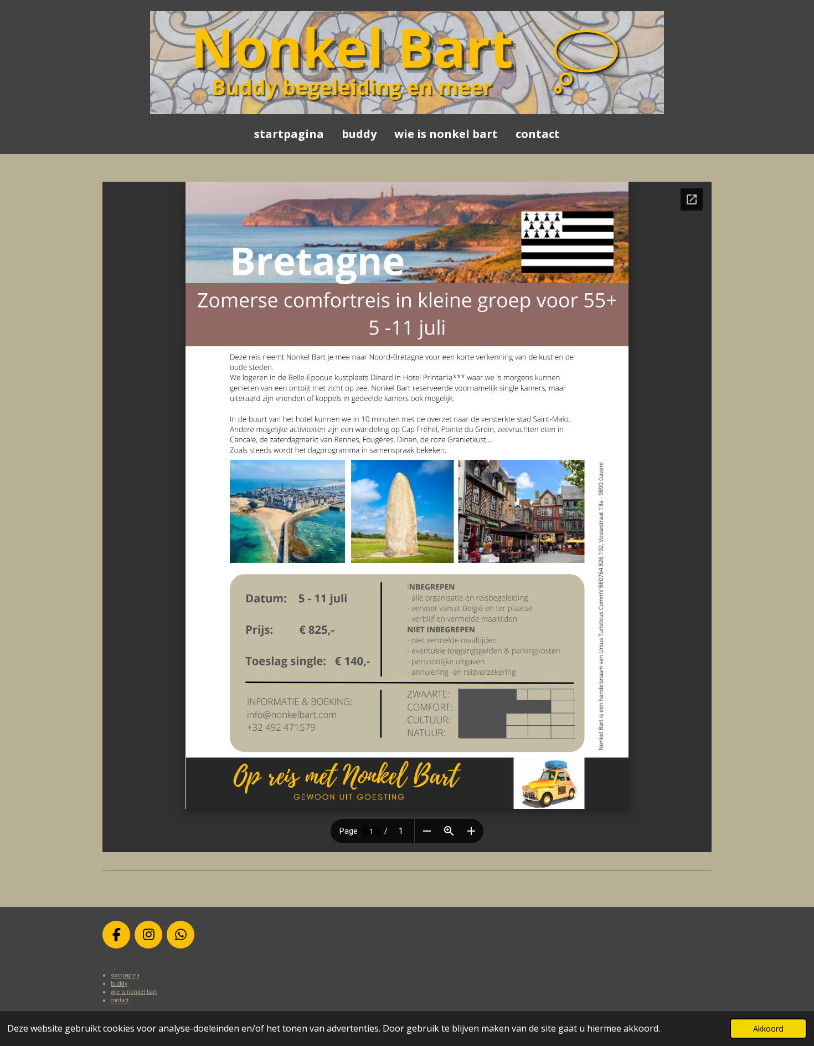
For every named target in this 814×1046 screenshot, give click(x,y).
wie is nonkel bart (134, 992)
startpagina (125, 975)
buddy (119, 983)
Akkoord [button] (768, 1028)
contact (120, 1000)
